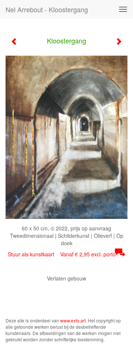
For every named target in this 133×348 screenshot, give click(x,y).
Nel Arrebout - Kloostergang (47, 9)
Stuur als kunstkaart (62, 254)
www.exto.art (73, 320)
